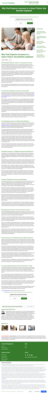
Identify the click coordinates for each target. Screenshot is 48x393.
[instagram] (29, 355)
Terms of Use (9, 391)
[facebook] (25, 355)
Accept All (43, 391)
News (26, 347)
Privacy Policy (4, 391)
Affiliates (3, 346)
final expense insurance (5, 125)
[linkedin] (31, 355)
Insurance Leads (4, 347)
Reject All (30, 391)
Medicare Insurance (4, 359)
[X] (30, 306)
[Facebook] (28, 306)
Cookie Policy (4, 378)
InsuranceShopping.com (7, 344)
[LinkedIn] (31, 306)
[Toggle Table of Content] (9, 60)
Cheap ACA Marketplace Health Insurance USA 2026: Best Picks (41, 32)
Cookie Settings (37, 391)
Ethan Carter (12, 309)
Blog (25, 346)
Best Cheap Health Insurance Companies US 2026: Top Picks (41, 42)
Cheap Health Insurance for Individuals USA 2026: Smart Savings (41, 37)
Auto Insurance (3, 354)
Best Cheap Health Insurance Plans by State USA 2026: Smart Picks (41, 56)
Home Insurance (4, 356)
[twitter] (27, 355)
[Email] (33, 306)
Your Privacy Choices (20, 391)
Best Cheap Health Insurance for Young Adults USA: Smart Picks (41, 51)
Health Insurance (4, 357)
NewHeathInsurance (6, 290)
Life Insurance (3, 360)
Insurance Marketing (4, 349)
